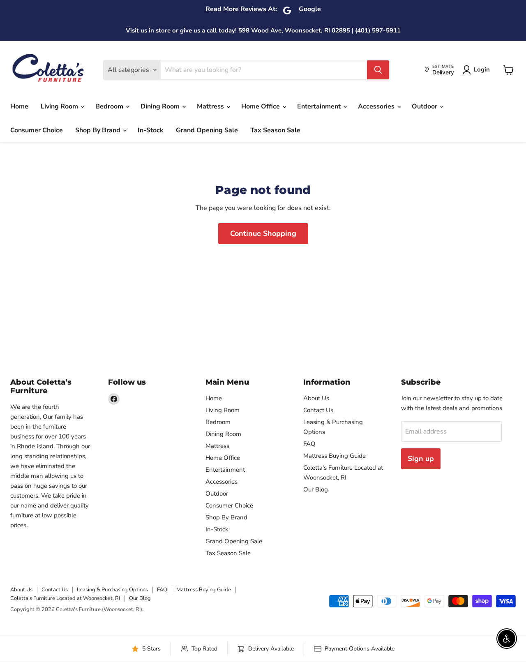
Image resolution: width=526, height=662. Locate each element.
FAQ (309, 444)
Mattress (211, 106)
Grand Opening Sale (207, 130)
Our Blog (315, 489)
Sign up (421, 459)
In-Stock (151, 130)
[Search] (378, 69)
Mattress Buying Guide (334, 456)
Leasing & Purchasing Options (112, 589)
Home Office (261, 106)
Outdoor (425, 106)
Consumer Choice (36, 130)
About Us (316, 398)
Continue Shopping (263, 233)
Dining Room (161, 106)
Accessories (377, 106)
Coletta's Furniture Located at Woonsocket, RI (65, 598)
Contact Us (318, 410)
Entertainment (319, 106)
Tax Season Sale (275, 130)
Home (19, 106)
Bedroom (110, 106)
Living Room (60, 106)
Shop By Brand (98, 130)
